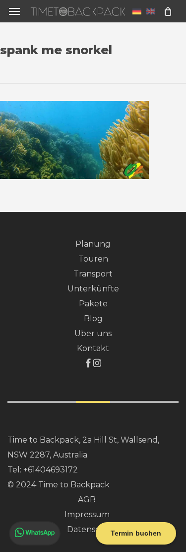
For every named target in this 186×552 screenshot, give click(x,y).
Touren (93, 259)
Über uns (93, 333)
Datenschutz (93, 529)
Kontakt (93, 348)
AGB (87, 499)
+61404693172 (50, 469)
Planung (93, 244)
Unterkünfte (93, 288)
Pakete (93, 303)
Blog (93, 318)
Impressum (87, 514)
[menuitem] (137, 10)
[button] (14, 11)
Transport (93, 273)
